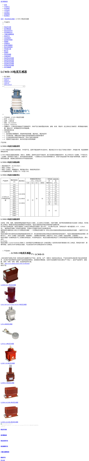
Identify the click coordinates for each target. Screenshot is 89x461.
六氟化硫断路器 (9, 34)
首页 (5, 4)
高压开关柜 (7, 27)
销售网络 (7, 14)
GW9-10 (6, 83)
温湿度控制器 (8, 39)
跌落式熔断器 (8, 45)
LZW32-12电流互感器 (7, 343)
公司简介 (7, 12)
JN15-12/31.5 (8, 84)
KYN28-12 (7, 78)
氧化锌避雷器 (8, 47)
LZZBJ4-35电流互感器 (7, 383)
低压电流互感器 (9, 60)
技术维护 (7, 8)
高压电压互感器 (9, 63)
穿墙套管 (7, 43)
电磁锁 (6, 41)
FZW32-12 (7, 81)
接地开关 (7, 36)
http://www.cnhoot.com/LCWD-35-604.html (17, 263)
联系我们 (7, 15)
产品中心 (7, 6)
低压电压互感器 (9, 58)
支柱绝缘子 (7, 38)
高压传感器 (7, 54)
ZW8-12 (6, 80)
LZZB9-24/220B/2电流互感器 (9, 402)
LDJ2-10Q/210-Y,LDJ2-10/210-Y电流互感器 (14, 304)
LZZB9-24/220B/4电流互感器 (9, 422)
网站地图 (3, 460)
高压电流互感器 (10, 19)
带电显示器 (7, 49)
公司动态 (7, 10)
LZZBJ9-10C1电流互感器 (8, 285)
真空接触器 (7, 67)
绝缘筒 (6, 52)
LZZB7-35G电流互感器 (8, 363)
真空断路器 (4, 1)
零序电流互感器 (9, 65)
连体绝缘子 (7, 56)
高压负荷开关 (8, 30)
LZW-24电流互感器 (6, 324)
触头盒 (6, 50)
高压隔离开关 (8, 32)
